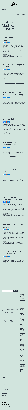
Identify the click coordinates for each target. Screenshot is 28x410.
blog (20, 14)
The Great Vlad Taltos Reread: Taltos (22, 292)
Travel (13, 186)
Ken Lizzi (4, 9)
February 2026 (22, 315)
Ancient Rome (7, 187)
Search (3, 289)
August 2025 (22, 323)
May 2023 (21, 356)
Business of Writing (12, 242)
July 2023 (21, 354)
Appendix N (3, 380)
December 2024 (22, 333)
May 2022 (21, 371)
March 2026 (22, 314)
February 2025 (22, 330)
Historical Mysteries (12, 83)
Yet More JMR (8, 119)
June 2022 (21, 370)
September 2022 (22, 366)
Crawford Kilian (7, 56)
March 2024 (22, 344)
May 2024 (21, 341)
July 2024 (21, 339)
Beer (2, 383)
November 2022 (22, 364)
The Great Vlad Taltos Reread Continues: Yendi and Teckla (22, 295)
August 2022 (22, 367)
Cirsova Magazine (7, 215)
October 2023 (22, 350)
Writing (3, 396)
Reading (11, 55)
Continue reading (6, 51)
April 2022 (21, 372)
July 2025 (21, 324)
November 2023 (22, 349)
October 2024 (22, 335)
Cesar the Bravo (7, 83)
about (18, 14)
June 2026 (21, 310)
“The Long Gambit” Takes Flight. (23, 302)
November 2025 (22, 319)
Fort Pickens (7, 243)
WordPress (10, 406)
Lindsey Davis (23, 187)
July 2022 (21, 369)
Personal (3, 390)
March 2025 (22, 329)
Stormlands (19, 134)
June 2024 (21, 340)
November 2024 (22, 334)
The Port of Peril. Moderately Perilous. (23, 300)
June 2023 (21, 355)
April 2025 (21, 328)
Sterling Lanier (20, 56)
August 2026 (22, 308)
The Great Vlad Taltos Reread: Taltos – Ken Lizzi (9, 308)
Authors (8, 55)
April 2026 (21, 313)
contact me (24, 14)
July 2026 (21, 309)
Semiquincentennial (8, 323)
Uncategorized (4, 395)
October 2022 (22, 365)
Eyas (10, 56)
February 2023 (22, 360)
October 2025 (22, 320)
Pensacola (16, 243)
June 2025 (21, 325)
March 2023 (22, 359)
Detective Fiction (11, 187)
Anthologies (4, 379)
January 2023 (22, 361)
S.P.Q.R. (17, 134)
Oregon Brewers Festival (5, 389)
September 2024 (22, 336)
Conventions (4, 385)
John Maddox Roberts (14, 56)
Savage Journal (4, 393)
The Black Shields (21, 243)
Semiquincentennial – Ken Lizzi (6, 320)
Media (3, 388)
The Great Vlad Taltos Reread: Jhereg (22, 298)
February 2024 (22, 345)
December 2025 (22, 318)
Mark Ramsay (13, 134)
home (15, 14)
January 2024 (22, 346)
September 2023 (22, 351)
